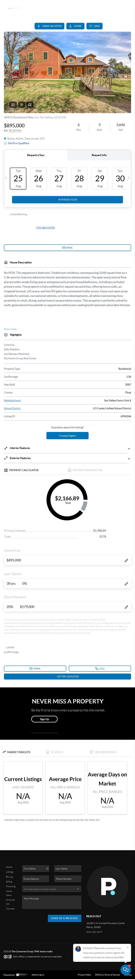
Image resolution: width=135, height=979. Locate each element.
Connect (10, 908)
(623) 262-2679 (94, 932)
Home (9, 867)
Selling (9, 881)
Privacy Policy (84, 975)
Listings (9, 872)
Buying (9, 876)
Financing (10, 886)
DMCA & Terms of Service (107, 975)
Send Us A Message (64, 918)
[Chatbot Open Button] (126, 969)
